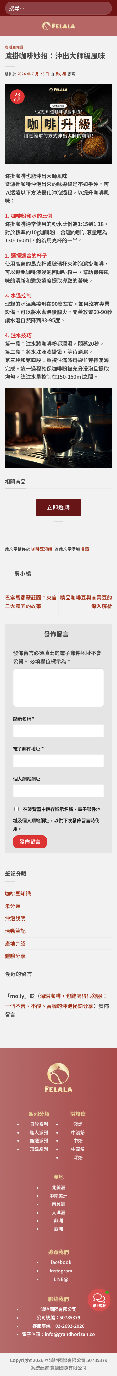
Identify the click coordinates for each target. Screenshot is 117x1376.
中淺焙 (78, 1132)
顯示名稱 (23, 718)
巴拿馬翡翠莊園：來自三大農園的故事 (31, 602)
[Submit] (104, 8)
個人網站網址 (26, 778)
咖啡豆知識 (14, 47)
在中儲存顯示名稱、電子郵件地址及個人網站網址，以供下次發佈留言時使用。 (56, 818)
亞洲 (58, 1229)
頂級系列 (39, 1149)
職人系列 (39, 1132)
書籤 (85, 549)
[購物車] (109, 26)
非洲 (58, 1220)
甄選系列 (39, 1140)
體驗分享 (15, 956)
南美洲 (58, 1204)
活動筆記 (15, 931)
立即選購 (58, 507)
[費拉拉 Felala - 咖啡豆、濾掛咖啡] (58, 26)
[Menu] (9, 26)
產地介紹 (15, 943)
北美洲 (58, 1187)
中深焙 (78, 1149)
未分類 (12, 906)
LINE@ (60, 1279)
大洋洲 (58, 1212)
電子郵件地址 (28, 748)
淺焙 (78, 1124)
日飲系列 (39, 1124)
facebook (60, 1262)
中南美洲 (58, 1196)
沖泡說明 (15, 918)
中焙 (78, 1140)
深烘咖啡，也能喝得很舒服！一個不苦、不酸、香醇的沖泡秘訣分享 (56, 1001)
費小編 (61, 73)
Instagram (60, 1270)
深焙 (78, 1157)
